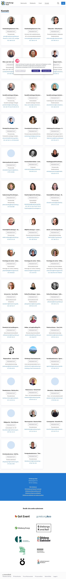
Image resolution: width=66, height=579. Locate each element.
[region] (33, 66)
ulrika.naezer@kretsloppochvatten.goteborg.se (55, 270)
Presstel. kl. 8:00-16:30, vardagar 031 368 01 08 (11, 39)
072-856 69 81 (11, 368)
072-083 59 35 (55, 368)
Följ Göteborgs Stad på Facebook (33, 489)
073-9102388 (11, 206)
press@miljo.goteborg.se (33, 237)
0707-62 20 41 (55, 337)
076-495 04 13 (55, 40)
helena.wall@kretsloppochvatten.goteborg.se (33, 270)
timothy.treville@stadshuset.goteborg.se (33, 461)
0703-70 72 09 (55, 204)
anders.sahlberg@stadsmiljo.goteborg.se (11, 237)
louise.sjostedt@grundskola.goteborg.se (33, 169)
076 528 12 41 (55, 304)
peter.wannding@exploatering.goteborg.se (11, 204)
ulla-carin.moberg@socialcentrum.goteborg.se (55, 71)
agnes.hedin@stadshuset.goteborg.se (55, 366)
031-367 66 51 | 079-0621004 (11, 140)
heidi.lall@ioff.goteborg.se (55, 237)
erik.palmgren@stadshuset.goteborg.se (11, 461)
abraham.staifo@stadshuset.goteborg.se (55, 398)
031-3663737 (33, 337)
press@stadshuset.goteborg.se (11, 36)
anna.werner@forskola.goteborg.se (11, 138)
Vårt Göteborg (33, 487)
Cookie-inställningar (20, 70)
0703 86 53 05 (33, 171)
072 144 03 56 (11, 400)
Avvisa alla (35, 70)
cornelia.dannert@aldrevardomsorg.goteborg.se (11, 71)
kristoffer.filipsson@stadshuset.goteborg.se (55, 429)
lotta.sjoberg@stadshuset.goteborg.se (33, 38)
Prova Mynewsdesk (28, 576)
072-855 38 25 (11, 337)
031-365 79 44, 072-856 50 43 (11, 107)
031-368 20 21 (55, 239)
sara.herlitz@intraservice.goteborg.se (11, 304)
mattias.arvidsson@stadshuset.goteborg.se (11, 398)
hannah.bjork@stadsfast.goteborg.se (33, 204)
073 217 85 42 (33, 431)
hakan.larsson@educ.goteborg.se (55, 138)
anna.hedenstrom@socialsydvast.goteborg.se (55, 105)
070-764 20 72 (55, 140)
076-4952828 (11, 272)
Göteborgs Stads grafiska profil (33, 491)
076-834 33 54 (55, 173)
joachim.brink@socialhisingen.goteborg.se (11, 105)
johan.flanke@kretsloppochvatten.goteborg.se (11, 270)
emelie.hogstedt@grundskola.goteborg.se (33, 136)
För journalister (39, 576)
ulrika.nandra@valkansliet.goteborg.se (55, 38)
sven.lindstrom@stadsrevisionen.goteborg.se (55, 335)
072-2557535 (33, 272)
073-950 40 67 (11, 73)
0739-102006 (11, 172)
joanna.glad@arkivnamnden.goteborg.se (11, 366)
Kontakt (47, 3)
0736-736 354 (33, 463)
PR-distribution (17, 576)
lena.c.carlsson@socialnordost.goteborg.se (33, 105)
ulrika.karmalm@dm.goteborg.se (11, 335)
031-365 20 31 (33, 107)
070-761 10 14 (11, 432)
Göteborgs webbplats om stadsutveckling (33, 495)
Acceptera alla (46, 70)
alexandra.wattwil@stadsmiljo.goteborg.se (55, 202)
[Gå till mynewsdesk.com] (7, 574)
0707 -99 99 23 (55, 73)
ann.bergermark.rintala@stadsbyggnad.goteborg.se (55, 171)
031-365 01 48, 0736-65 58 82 (33, 206)
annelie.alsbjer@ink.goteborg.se (33, 335)
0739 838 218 (55, 400)
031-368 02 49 (33, 40)
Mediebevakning (7, 576)
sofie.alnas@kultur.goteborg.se (55, 301)
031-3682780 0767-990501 (55, 272)
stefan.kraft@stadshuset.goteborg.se (33, 397)
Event (40, 3)
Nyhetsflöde (48, 576)
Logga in (55, 576)
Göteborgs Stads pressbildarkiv (33, 493)
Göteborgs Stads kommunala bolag (33, 368)
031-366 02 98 (55, 107)
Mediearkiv (33, 3)
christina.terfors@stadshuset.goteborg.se (33, 366)
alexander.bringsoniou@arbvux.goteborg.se (11, 170)
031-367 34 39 (33, 138)
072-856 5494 (11, 463)
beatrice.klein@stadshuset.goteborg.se (33, 429)
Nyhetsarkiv (24, 3)
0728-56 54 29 (11, 239)
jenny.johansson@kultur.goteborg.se (33, 304)
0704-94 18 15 (33, 399)
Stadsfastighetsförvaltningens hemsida (34, 208)
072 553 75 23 (55, 431)
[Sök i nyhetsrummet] (58, 3)
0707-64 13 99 (33, 306)
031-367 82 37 (11, 306)
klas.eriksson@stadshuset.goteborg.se (11, 430)
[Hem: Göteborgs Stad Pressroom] (7, 3)
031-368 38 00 (33, 239)
